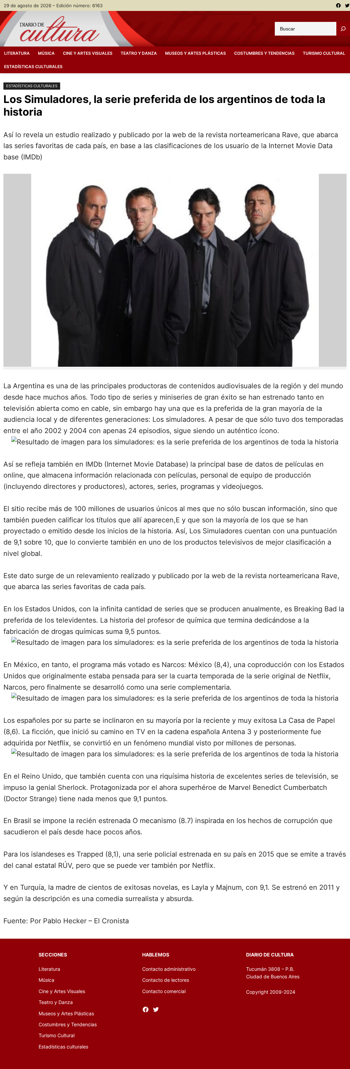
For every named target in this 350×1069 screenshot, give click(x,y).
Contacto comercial (164, 991)
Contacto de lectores (165, 980)
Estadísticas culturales (31, 85)
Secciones (53, 954)
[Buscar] (343, 29)
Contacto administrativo (169, 969)
